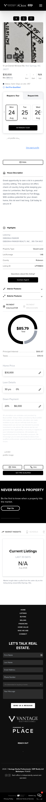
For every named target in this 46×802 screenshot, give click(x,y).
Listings (23, 613)
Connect (23, 634)
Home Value (23, 627)
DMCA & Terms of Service (25, 799)
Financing (23, 624)
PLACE (27, 771)
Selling (23, 620)
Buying (23, 617)
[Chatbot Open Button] (39, 795)
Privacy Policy (8, 799)
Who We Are (23, 631)
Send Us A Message (23, 706)
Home (23, 610)
